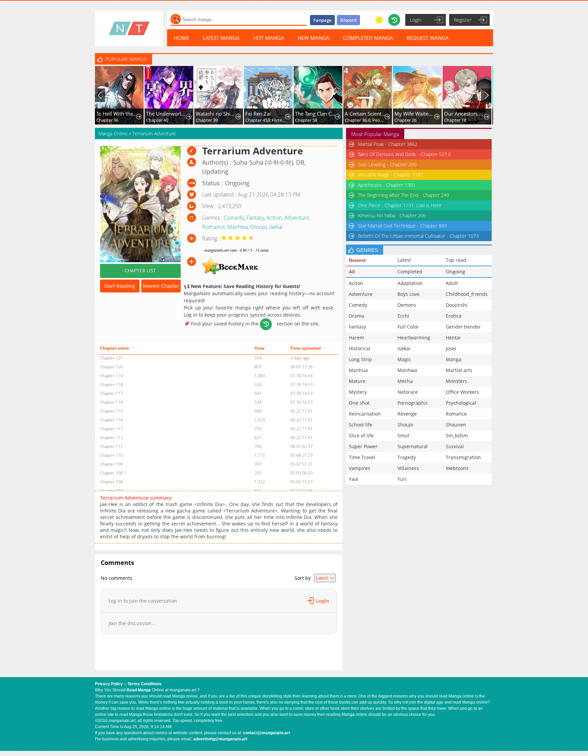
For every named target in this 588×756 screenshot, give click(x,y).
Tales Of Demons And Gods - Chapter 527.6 (404, 154)
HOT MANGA (268, 37)
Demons (406, 305)
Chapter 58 (306, 120)
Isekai (276, 227)
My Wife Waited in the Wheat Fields (415, 113)
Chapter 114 (111, 420)
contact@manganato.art (266, 732)
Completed (409, 271)
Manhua (358, 370)
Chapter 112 (111, 437)
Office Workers (462, 392)
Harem (356, 337)
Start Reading (119, 286)
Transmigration (463, 457)
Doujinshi (457, 305)
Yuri (402, 479)
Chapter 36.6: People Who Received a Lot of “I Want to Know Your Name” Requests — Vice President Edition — (365, 120)
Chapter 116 (111, 402)
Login (415, 20)
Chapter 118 (111, 384)
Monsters (456, 381)
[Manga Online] (129, 28)
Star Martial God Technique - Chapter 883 (402, 225)
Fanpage (322, 20)
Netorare (407, 392)
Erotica (453, 316)
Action (274, 217)
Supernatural (412, 446)
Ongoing (455, 271)
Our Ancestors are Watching (464, 113)
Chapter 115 (111, 411)
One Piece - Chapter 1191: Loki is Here (399, 205)
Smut (403, 435)
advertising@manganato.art (220, 739)
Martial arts (459, 370)
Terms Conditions (145, 684)
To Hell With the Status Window (116, 113)
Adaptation (410, 283)
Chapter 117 (111, 393)
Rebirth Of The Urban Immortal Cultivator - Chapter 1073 (418, 236)
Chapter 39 (207, 120)
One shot (359, 403)
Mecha (405, 381)
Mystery (358, 392)
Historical (359, 348)
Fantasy (255, 217)
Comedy (234, 217)
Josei (451, 348)
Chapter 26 (405, 120)
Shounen (456, 424)
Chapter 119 (111, 376)
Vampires (359, 468)
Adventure (296, 217)
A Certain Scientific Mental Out (365, 113)
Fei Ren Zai (258, 113)
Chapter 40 (157, 120)
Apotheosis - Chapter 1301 (386, 185)
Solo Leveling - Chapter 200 (387, 164)
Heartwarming (413, 337)
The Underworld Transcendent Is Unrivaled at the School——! (166, 113)
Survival (455, 446)
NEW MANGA (313, 37)
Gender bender (463, 326)
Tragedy (406, 457)
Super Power (363, 446)
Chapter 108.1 (113, 473)
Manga (453, 359)
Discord (348, 20)
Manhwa (237, 227)
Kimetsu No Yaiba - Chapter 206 (392, 215)
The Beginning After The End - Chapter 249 (403, 195)
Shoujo (258, 227)
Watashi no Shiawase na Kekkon (216, 113)
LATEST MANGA (221, 37)
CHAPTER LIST (140, 270)
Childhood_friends (467, 294)
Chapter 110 (111, 455)
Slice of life (361, 435)
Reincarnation (365, 413)
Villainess (408, 468)
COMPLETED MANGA (368, 37)
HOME (181, 37)
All (352, 271)
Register (462, 20)
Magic (404, 359)
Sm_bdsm (457, 435)
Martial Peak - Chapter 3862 (388, 144)
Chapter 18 (455, 120)
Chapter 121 (111, 358)
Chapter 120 (111, 367)
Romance (213, 227)
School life (360, 424)
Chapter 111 (111, 446)
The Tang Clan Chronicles (315, 113)
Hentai (453, 337)
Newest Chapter (161, 286)
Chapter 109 (111, 464)
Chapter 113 (111, 429)
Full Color (408, 326)
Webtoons (457, 468)
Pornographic (412, 403)
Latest (404, 260)
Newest (357, 260)
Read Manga (139, 690)
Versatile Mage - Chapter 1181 (390, 174)
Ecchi (403, 316)
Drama (356, 316)
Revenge (407, 413)
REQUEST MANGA (428, 37)
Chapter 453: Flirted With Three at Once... (266, 120)
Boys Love (408, 294)
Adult (452, 283)
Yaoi (353, 479)
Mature (357, 381)
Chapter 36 (107, 120)
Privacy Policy (109, 684)
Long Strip (360, 359)
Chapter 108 (111, 482)
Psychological (461, 403)
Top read (456, 260)
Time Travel (362, 457)
